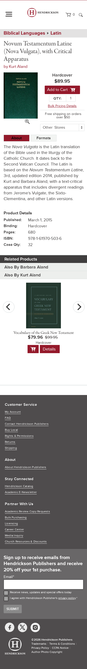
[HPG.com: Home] (43, 14)
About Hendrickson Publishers (25, 467)
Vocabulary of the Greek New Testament (44, 333)
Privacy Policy (40, 648)
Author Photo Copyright (46, 652)
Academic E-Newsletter (21, 492)
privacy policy (67, 598)
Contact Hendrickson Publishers (27, 424)
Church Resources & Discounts (26, 541)
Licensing (11, 523)
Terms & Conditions (62, 644)
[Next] (79, 307)
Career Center (14, 529)
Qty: (57, 98)
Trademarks (38, 644)
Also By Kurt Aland (22, 275)
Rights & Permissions (19, 436)
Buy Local (11, 430)
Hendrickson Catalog (19, 486)
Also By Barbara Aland (26, 267)
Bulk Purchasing (16, 517)
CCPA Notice (60, 648)
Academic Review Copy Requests (27, 511)
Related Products (20, 259)
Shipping (11, 448)
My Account (13, 412)
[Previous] (8, 307)
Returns (10, 442)
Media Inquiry (14, 535)
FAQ (8, 418)
